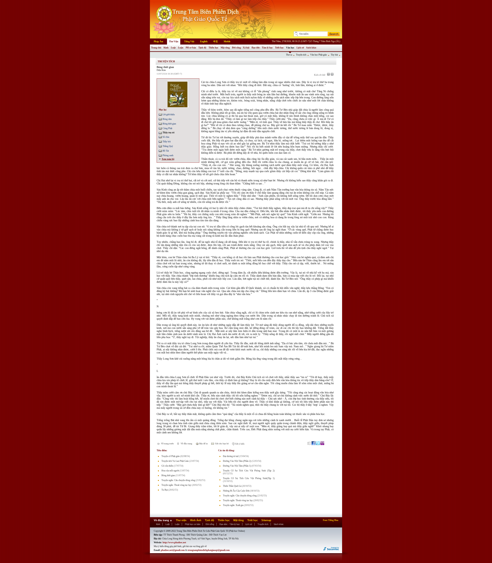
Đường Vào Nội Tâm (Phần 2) (237, 461)
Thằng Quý (168, 146)
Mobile (227, 41)
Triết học (279, 47)
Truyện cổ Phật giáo (170, 456)
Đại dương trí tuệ (231, 456)
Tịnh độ (202, 47)
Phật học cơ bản (192, 524)
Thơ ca (289, 54)
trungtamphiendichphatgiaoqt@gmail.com (209, 550)
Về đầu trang (186, 443)
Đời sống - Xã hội (240, 47)
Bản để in (203, 443)
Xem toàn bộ (168, 159)
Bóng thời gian (169, 123)
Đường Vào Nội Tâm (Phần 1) (237, 465)
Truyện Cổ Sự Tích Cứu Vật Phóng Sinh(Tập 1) (249, 478)
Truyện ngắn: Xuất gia (233, 505)
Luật (173, 47)
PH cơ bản (191, 47)
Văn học (290, 47)
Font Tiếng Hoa (330, 520)
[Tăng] (332, 74)
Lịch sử (300, 47)
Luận (180, 47)
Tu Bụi (164, 489)
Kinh (166, 47)
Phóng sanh (168, 155)
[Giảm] (328, 74)
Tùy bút (334, 54)
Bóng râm (167, 119)
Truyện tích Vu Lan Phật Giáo (175, 461)
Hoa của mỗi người (170, 470)
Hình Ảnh (195, 520)
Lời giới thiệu (169, 114)
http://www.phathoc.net (174, 542)
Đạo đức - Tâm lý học (262, 47)
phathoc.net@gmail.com (173, 550)
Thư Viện (173, 41)
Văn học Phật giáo (318, 54)
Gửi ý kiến (239, 444)
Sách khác (311, 47)
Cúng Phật (167, 128)
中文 (215, 41)
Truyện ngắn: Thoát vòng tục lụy (176, 485)
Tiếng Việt (189, 41)
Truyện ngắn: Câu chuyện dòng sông (178, 480)
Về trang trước (167, 443)
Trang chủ (156, 47)
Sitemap (266, 520)
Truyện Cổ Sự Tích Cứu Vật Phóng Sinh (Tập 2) (249, 470)
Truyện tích (301, 54)
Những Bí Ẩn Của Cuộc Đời (236, 490)
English (204, 41)
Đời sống (210, 524)
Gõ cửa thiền (167, 465)
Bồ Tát (166, 150)
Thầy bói (167, 141)
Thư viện (181, 520)
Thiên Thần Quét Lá (232, 486)
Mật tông (225, 47)
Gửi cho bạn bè (221, 443)
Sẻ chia (166, 137)
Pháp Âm (158, 41)
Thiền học (213, 47)
